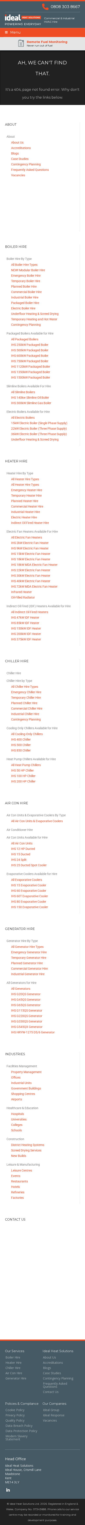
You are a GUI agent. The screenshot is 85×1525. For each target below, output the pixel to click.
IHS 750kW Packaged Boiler (29, 361)
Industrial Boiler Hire (24, 297)
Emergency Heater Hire (26, 490)
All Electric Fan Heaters (26, 537)
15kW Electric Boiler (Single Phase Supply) (39, 423)
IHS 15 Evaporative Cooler (28, 885)
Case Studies (20, 159)
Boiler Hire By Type (19, 259)
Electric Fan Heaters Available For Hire (32, 531)
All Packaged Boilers (24, 339)
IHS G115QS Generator (26, 1010)
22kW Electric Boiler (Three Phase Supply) (39, 428)
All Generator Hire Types (27, 947)
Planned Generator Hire (27, 963)
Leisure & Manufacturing (23, 1164)
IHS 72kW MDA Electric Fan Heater (34, 586)
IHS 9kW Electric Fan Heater (30, 548)
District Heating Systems (27, 1145)
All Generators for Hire (21, 983)
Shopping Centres (23, 1094)
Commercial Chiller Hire (26, 708)
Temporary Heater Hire (26, 495)
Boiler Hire (16, 247)
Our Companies (54, 1403)
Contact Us (15, 1219)
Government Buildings (26, 1088)
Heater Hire (16, 461)
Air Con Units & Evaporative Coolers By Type (36, 815)
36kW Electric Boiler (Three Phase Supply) (39, 434)
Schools (16, 1130)
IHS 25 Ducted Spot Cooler (29, 865)
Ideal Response (54, 1415)
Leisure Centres (21, 1170)
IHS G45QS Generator (26, 999)
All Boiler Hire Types (24, 264)
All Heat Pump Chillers (26, 765)
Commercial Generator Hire (29, 968)
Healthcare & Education (22, 1108)
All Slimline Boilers (23, 392)
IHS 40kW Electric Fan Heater (30, 581)
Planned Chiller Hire (24, 703)
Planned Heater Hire (24, 501)
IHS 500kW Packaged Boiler (29, 350)
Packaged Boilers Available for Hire (30, 333)
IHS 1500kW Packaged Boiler (30, 377)
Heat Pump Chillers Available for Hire (31, 759)
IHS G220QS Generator (26, 1016)
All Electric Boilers (23, 417)
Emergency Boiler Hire (26, 275)
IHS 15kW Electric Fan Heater (30, 554)
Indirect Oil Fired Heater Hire (30, 523)
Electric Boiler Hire (23, 308)
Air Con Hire (16, 803)
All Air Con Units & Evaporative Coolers (37, 821)
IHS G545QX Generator (26, 1027)
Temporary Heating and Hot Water (34, 319)
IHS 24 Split (19, 859)
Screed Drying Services (26, 1150)
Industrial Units (21, 1083)
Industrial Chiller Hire (25, 714)
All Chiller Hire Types (24, 686)
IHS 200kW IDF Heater (26, 634)
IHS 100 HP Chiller (23, 776)
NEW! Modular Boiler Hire (28, 270)
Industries (15, 1054)
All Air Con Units (21, 843)
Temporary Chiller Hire (26, 697)
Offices (15, 1077)
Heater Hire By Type (20, 473)
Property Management (26, 1072)
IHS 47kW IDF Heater (25, 617)
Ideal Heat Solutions (57, 1351)
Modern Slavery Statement (16, 1438)
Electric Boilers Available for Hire (28, 411)
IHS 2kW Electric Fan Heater (30, 543)
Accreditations (21, 148)
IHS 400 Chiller (21, 739)
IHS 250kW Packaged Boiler (29, 345)
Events (15, 1176)
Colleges (16, 1125)
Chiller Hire (17, 661)
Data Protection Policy (21, 1430)
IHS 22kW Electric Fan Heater (30, 570)
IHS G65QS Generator (26, 1005)
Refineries (17, 1192)
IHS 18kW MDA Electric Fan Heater (34, 564)
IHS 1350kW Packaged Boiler (30, 372)
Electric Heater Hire (24, 517)
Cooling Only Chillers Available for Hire (32, 728)
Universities (19, 1119)
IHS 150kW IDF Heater (26, 628)
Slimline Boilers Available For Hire (29, 386)
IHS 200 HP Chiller (23, 781)
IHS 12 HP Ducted (23, 849)
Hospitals (17, 1114)
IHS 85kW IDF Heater (25, 623)
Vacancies (18, 175)
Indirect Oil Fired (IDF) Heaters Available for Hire (39, 606)
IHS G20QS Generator (26, 994)
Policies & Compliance (22, 1403)
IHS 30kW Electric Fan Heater (30, 575)
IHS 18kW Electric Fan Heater (30, 559)
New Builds (18, 1156)
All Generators (20, 988)
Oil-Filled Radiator (23, 597)
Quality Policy (14, 1420)
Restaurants (19, 1181)
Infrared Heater (21, 592)
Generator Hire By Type (22, 941)
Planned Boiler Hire (24, 286)
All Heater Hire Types (25, 479)
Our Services (14, 1351)
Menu (14, 32)
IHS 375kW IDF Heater (26, 639)
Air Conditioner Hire (20, 830)
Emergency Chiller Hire (26, 692)
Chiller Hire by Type (19, 681)
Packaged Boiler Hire (25, 303)
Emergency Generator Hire (29, 952)
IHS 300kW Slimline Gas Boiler (31, 403)
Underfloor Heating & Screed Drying (35, 314)
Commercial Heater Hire (27, 506)
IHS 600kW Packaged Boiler (29, 355)
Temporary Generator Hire (28, 957)
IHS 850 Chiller (21, 750)
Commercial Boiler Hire (26, 292)
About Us (17, 142)
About (10, 125)
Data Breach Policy (18, 1425)
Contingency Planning (26, 164)
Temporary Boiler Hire (25, 281)
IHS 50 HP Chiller (22, 770)
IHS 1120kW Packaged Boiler (30, 366)
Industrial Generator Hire (27, 974)
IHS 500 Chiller (21, 745)
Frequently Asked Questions (30, 170)
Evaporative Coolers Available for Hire (32, 874)
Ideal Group (51, 1410)
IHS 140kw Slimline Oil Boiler (30, 397)
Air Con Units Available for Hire (27, 837)
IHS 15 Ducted (20, 854)
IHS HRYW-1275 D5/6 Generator (33, 1032)
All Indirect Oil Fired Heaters (29, 612)
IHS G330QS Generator (26, 1021)
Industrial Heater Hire (25, 512)
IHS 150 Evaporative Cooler (29, 907)
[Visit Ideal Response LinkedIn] (8, 1490)
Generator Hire (20, 929)
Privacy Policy (15, 1415)
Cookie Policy (14, 1410)
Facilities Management (22, 1066)
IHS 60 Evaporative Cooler (28, 890)
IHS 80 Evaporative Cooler (28, 901)
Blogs (15, 153)
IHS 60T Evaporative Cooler (29, 896)
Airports (16, 1099)
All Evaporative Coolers (26, 880)
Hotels (15, 1187)
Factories (17, 1197)
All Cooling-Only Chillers (27, 734)
